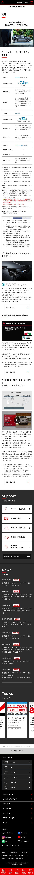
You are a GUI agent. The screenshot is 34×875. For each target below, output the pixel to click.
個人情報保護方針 (15, 852)
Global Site (11, 858)
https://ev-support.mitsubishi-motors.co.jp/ (16, 358)
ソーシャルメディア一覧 (11, 845)
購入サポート (7, 808)
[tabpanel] (17, 720)
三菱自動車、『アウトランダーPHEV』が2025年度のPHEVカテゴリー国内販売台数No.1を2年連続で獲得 (17, 597)
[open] (31, 6)
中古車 (5, 822)
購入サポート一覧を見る (11, 556)
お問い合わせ (19, 858)
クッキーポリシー (26, 852)
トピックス (6, 803)
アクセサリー (7, 813)
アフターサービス (8, 818)
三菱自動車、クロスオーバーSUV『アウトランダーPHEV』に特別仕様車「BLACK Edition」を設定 (16, 624)
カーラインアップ (8, 794)
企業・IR (4, 858)
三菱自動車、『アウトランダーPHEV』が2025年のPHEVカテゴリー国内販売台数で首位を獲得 (17, 609)
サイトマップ (5, 852)
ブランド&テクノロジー (10, 799)
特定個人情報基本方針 (7, 855)
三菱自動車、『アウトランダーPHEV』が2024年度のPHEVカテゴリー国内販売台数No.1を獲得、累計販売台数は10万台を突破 (17, 650)
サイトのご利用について (21, 855)
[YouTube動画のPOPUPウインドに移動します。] (17, 420)
